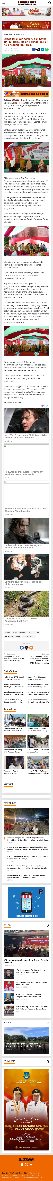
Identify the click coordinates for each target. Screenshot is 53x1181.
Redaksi (15, 1175)
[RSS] (31, 648)
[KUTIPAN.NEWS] (27, 2)
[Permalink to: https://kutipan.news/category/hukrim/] (48, 1022)
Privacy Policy (36, 1175)
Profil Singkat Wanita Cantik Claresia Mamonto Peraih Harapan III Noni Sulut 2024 (26, 876)
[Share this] (34, 49)
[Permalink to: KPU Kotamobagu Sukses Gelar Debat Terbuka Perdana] (26, 943)
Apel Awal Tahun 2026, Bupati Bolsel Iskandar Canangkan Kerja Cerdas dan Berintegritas (14, 701)
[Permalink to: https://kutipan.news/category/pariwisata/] (48, 1061)
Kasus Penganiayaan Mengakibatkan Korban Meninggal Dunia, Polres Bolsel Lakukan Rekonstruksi (24, 1045)
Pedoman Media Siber (10, 1177)
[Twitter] (26, 648)
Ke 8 (37, 632)
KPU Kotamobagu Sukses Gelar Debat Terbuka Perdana (26, 961)
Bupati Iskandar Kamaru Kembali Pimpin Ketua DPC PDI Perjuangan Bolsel (38, 701)
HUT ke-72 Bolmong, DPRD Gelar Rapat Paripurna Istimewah (38, 686)
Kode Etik (24, 1175)
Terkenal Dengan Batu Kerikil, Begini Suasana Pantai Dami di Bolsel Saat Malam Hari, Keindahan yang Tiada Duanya (28, 839)
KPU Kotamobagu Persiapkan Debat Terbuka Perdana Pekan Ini (30, 971)
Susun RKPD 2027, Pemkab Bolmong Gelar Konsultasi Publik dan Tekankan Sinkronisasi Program (38, 772)
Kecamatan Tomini (12, 636)
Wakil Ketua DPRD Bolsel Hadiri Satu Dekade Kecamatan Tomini (14, 678)
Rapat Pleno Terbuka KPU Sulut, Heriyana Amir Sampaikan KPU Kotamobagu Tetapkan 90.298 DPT (30, 995)
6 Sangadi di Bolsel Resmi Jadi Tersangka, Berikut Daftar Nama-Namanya (27, 857)
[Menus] (4, 3)
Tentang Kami (35, 1173)
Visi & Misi (5, 1175)
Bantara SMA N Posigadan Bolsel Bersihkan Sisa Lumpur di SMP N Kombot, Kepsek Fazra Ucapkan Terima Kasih (27, 848)
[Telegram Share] (42, 49)
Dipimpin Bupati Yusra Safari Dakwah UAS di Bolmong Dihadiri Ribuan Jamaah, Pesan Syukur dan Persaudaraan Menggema (14, 729)
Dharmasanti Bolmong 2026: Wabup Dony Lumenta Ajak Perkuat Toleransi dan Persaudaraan (13, 751)
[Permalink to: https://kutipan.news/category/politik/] (48, 925)
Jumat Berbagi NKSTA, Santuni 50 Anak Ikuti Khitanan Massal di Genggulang (32, 1008)
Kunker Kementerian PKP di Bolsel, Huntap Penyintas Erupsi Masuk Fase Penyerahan (38, 693)
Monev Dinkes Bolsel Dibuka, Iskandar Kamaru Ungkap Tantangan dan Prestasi (14, 686)
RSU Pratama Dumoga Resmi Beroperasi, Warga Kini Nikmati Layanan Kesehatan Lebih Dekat (37, 729)
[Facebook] (22, 648)
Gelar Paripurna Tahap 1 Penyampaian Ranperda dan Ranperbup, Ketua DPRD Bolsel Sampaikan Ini (39, 659)
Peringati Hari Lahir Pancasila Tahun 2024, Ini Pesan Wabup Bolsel (14, 657)
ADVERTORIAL (8, 50)
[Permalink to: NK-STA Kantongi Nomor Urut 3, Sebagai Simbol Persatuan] (9, 986)
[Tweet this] (38, 49)
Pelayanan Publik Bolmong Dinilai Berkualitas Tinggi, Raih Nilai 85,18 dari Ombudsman (13, 772)
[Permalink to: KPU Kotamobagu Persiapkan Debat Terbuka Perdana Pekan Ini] (9, 974)
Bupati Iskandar (19, 632)
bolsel (7, 632)
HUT (30, 632)
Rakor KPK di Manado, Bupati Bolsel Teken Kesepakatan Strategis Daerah (36, 678)
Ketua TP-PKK (29, 636)
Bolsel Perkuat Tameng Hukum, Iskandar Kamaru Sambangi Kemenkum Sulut (14, 693)
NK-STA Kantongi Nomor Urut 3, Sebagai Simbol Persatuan (32, 983)
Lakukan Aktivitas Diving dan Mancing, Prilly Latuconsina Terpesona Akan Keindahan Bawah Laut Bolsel (26, 867)
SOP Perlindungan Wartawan (33, 1177)
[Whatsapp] (47, 49)
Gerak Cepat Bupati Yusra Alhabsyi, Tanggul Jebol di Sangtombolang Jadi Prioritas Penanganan (38, 751)
